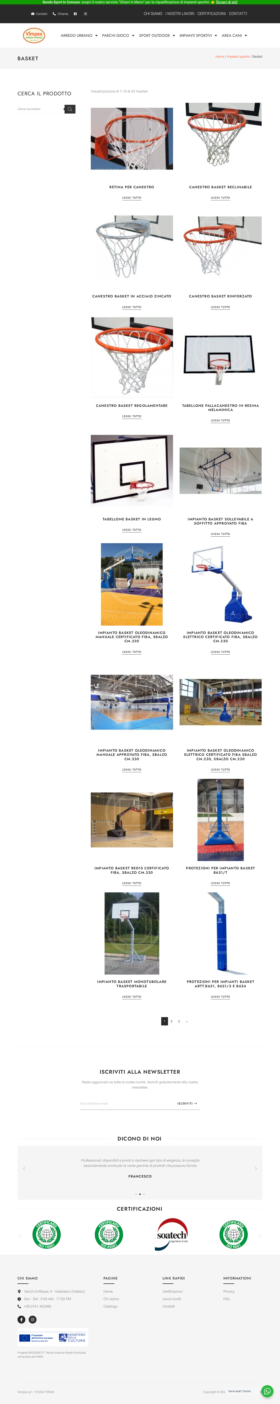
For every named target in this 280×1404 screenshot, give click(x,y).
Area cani (232, 35)
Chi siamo (153, 13)
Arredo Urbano (76, 35)
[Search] (70, 109)
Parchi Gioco (115, 35)
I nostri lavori (179, 13)
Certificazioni (212, 13)
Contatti (238, 13)
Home (219, 56)
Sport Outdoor (154, 35)
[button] (24, 1168)
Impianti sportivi (196, 35)
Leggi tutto (132, 198)
